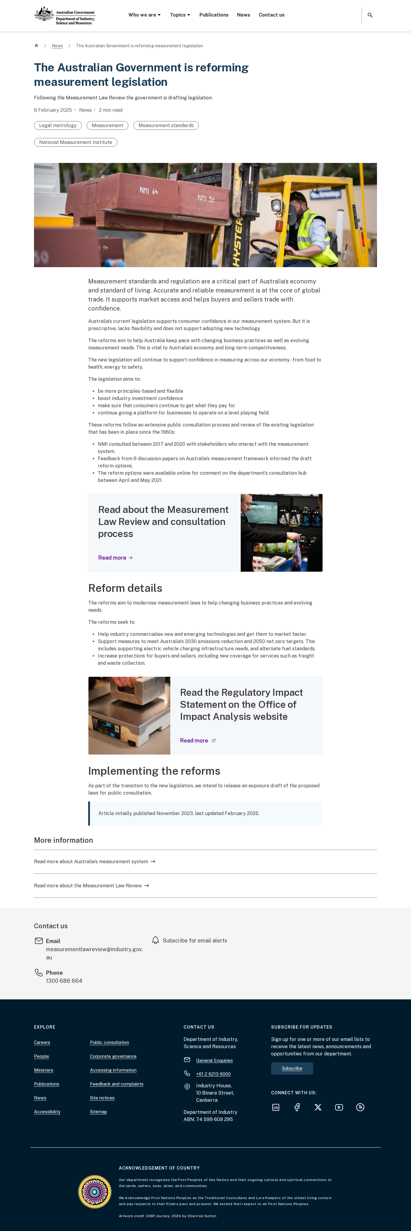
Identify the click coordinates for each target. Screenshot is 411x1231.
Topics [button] (178, 15)
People (41, 1056)
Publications (214, 15)
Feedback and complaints (117, 1083)
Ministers (43, 1070)
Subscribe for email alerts (195, 940)
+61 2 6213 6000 (213, 1073)
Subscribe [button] (292, 1068)
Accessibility (47, 1111)
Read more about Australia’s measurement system (91, 861)
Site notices (102, 1097)
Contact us (272, 15)
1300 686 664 (64, 981)
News (243, 15)
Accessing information (113, 1070)
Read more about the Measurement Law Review (88, 886)
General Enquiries (214, 1060)
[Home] (65, 10)
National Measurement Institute (75, 142)
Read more (112, 558)
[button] (369, 15)
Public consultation (109, 1042)
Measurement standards (166, 125)
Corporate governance (113, 1056)
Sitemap (98, 1111)
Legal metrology (58, 125)
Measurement (107, 125)
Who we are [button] (142, 15)
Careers (42, 1042)
